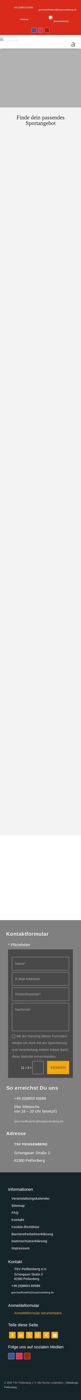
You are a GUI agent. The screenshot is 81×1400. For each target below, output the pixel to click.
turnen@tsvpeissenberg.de (32, 754)
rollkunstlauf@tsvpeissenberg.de (35, 595)
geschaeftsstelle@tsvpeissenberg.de (32, 1292)
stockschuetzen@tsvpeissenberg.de (37, 633)
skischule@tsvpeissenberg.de (33, 811)
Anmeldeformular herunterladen (38, 1313)
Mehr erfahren (50, 164)
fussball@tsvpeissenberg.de (33, 370)
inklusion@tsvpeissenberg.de (33, 480)
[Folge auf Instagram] (40, 30)
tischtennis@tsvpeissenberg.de (34, 709)
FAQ (14, 1213)
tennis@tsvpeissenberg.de (32, 671)
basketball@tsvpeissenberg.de (34, 153)
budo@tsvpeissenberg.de (31, 225)
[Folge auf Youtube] (46, 30)
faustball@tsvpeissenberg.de (33, 334)
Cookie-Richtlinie (25, 1227)
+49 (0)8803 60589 (25, 1286)
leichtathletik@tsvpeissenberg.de (35, 557)
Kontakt (17, 1220)
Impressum (20, 1248)
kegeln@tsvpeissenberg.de (32, 519)
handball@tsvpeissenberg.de (33, 406)
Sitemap (18, 1206)
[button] (12, 1335)
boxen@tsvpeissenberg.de (32, 189)
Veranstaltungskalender (30, 1198)
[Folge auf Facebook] (34, 30)
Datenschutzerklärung (29, 1241)
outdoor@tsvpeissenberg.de (33, 804)
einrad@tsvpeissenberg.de (32, 261)
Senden (58, 1067)
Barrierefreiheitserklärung (32, 1234)
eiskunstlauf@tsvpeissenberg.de (35, 298)
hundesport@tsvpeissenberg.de (35, 442)
